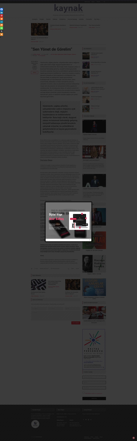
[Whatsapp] (1, 28)
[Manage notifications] (134, 438)
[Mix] (1, 25)
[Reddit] (1, 18)
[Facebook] (1, 9)
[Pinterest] (1, 15)
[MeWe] (1, 21)
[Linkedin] (1, 12)
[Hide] (0, 37)
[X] (1, 31)
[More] (1, 34)
